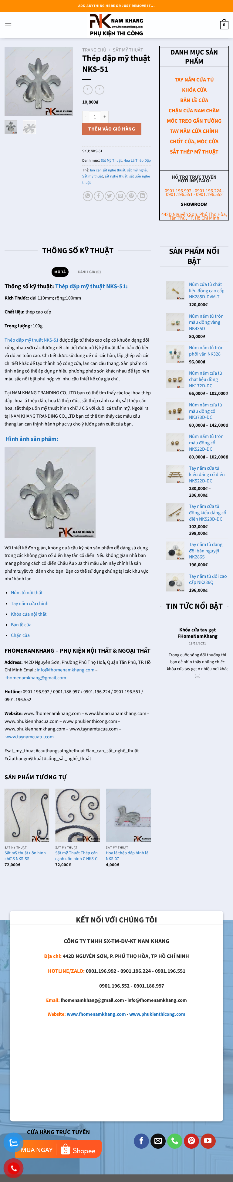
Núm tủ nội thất (26, 592)
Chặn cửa (20, 635)
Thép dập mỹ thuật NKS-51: (91, 286)
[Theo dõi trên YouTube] (208, 1141)
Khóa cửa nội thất (28, 614)
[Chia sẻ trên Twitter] (110, 196)
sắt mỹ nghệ (137, 170)
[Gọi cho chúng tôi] (174, 1141)
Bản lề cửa (21, 624)
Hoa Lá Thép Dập (137, 160)
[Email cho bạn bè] (121, 196)
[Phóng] (13, 108)
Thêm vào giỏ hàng (111, 129)
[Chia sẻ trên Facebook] (99, 196)
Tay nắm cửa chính (30, 603)
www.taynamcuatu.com (29, 736)
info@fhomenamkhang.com (65, 670)
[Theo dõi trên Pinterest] (191, 1141)
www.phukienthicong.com (157, 1014)
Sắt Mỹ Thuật (128, 50)
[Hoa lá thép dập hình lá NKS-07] (128, 815)
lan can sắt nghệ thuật (107, 170)
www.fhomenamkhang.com (96, 1014)
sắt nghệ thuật (116, 176)
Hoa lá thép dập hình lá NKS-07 (127, 856)
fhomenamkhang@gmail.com (35, 677)
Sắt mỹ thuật (92, 176)
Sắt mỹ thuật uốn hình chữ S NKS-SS (25, 856)
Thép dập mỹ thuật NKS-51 (32, 340)
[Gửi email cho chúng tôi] (158, 1141)
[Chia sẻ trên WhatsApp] (88, 196)
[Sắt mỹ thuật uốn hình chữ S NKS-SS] (27, 815)
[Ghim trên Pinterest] (132, 196)
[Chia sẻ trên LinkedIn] (142, 196)
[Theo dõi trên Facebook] (141, 1141)
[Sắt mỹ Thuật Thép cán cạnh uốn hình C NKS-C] (77, 815)
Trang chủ (94, 50)
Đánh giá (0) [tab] (89, 272)
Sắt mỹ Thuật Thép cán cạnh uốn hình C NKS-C (76, 856)
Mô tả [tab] (60, 272)
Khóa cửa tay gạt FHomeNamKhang (194, 633)
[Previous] (13, 81)
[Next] (64, 81)
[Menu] (8, 25)
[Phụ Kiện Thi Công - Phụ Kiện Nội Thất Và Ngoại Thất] (116, 25)
